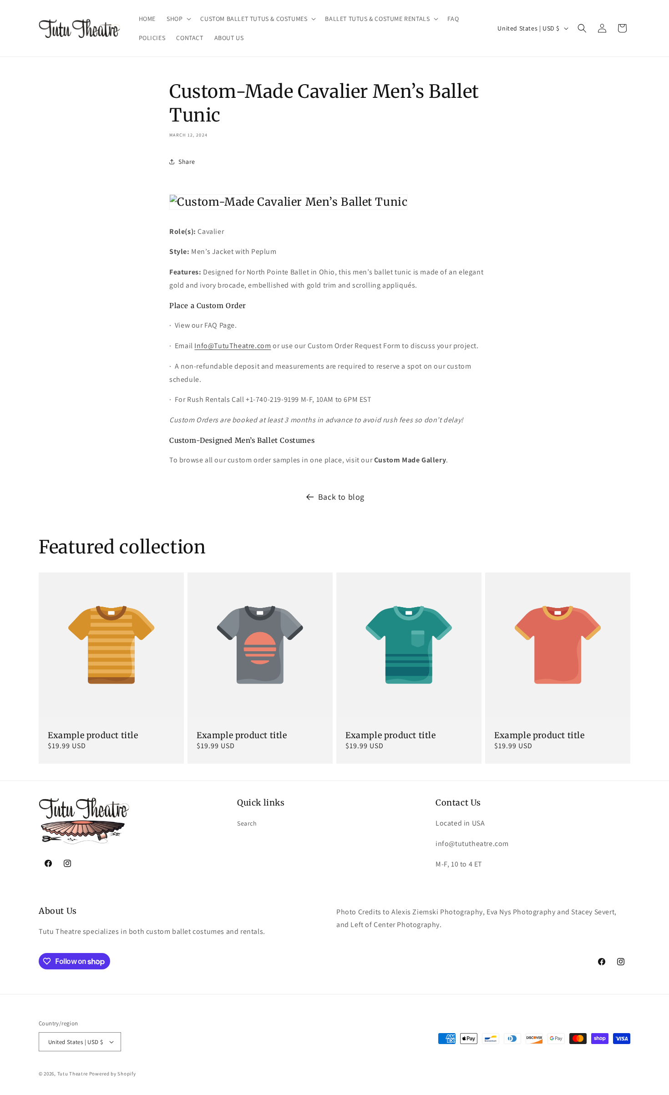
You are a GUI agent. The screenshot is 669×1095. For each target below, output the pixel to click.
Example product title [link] (93, 735)
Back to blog (341, 497)
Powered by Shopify (112, 1073)
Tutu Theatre (72, 1073)
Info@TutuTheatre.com (232, 345)
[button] (178, 18)
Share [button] (186, 161)
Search (247, 823)
